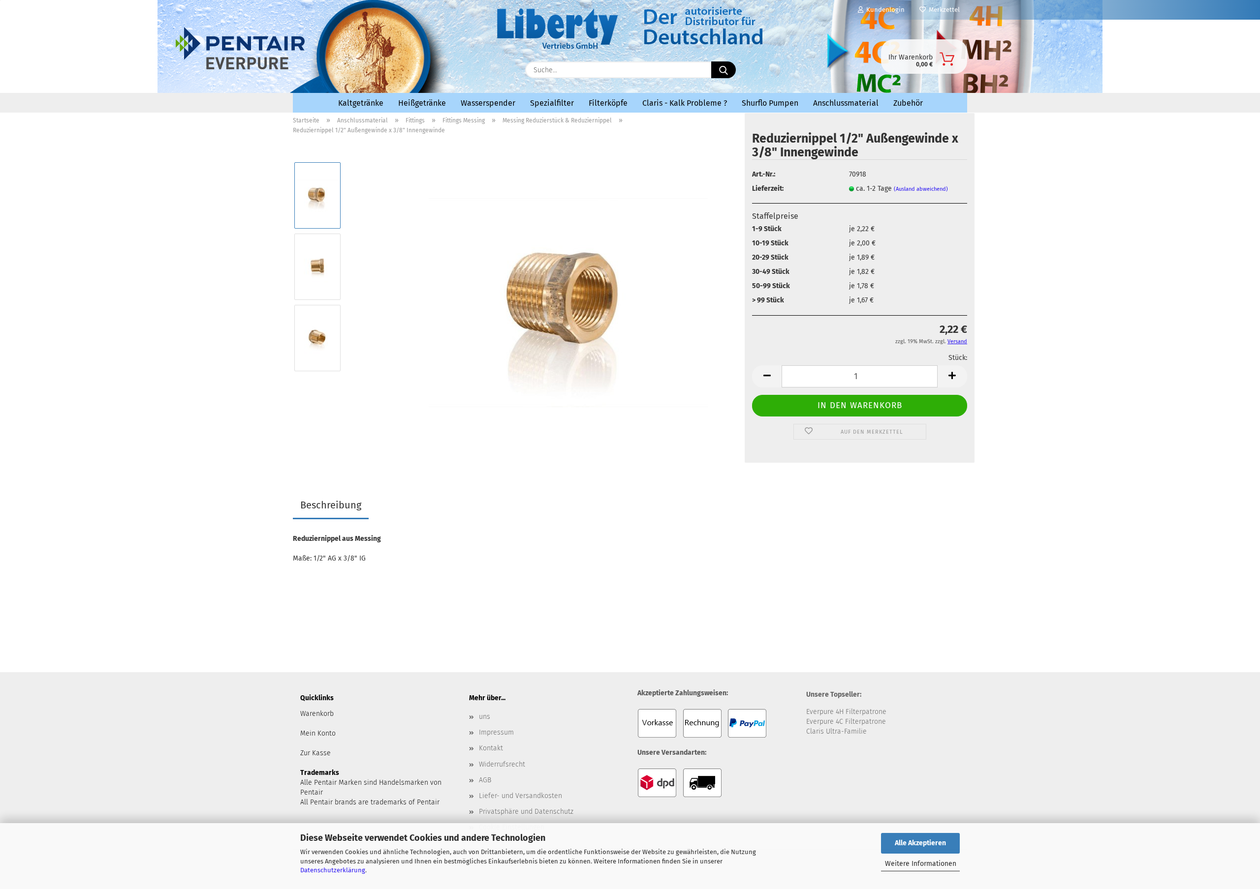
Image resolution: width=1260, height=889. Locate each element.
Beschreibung (330, 505)
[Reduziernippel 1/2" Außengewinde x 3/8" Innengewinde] (568, 302)
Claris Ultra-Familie (836, 731)
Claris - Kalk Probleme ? (684, 103)
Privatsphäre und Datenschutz (526, 811)
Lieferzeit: (768, 188)
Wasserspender (488, 103)
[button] (767, 376)
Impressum (496, 732)
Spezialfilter (552, 103)
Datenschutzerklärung (332, 870)
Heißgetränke (422, 103)
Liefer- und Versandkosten (520, 796)
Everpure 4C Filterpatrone (846, 721)
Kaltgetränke (360, 103)
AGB (485, 780)
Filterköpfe (608, 103)
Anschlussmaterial (846, 103)
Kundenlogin (884, 9)
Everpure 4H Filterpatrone (846, 712)
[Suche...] (723, 69)
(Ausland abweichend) (921, 189)
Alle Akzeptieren (920, 843)
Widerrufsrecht (502, 764)
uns (484, 716)
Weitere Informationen (920, 863)
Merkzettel (943, 9)
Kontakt (491, 748)
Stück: (957, 358)
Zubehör (908, 103)
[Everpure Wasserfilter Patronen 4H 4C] (379, 67)
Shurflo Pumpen (770, 103)
